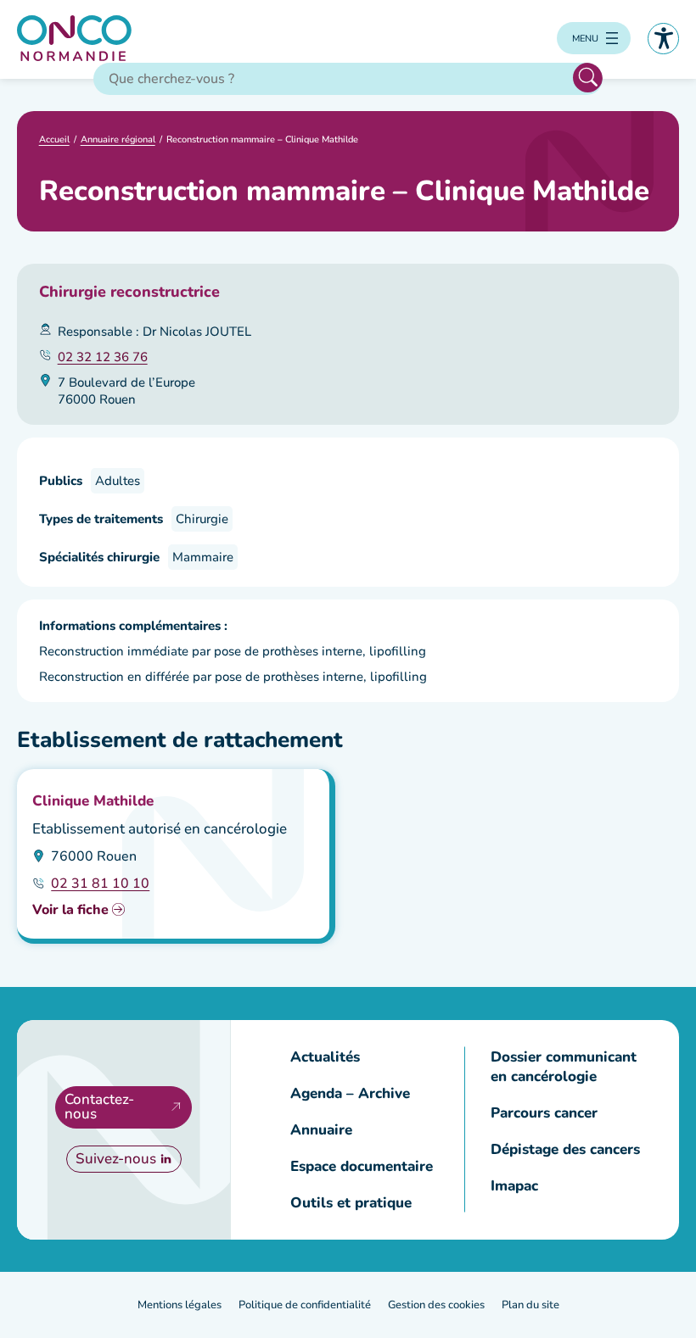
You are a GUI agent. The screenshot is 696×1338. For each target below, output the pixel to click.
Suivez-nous (116, 1158)
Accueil (54, 139)
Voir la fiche (70, 910)
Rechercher (588, 77)
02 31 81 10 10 (100, 883)
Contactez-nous (99, 1106)
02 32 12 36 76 (103, 356)
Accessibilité (663, 38)
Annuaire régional (118, 139)
